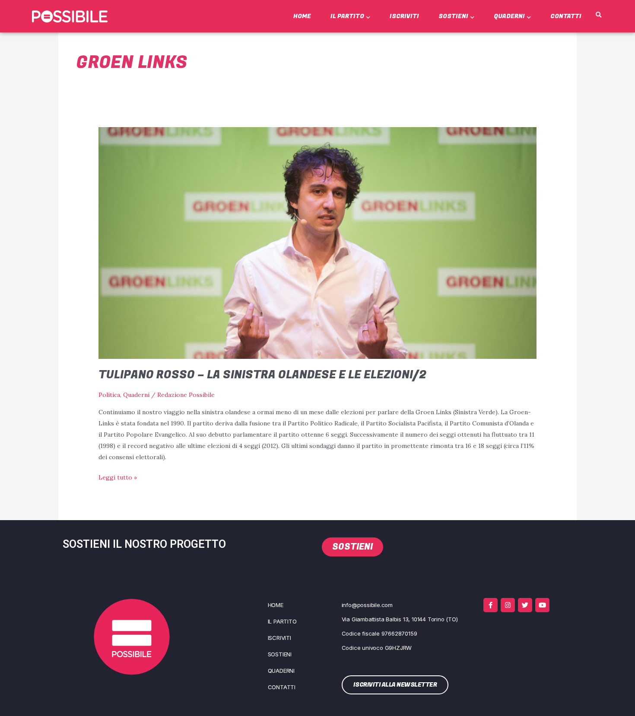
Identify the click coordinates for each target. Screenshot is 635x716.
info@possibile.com (367, 604)
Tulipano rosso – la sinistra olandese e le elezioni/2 (262, 375)
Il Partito (347, 16)
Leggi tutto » (117, 476)
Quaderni (509, 16)
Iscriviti (404, 16)
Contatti (565, 16)
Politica (109, 395)
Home (302, 16)
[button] (598, 15)
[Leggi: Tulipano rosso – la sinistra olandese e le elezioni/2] (317, 242)
